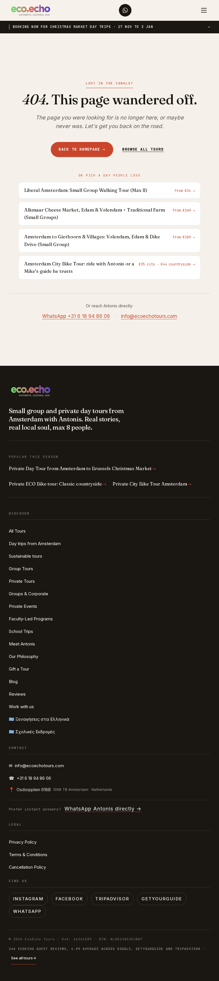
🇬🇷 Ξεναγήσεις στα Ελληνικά (39, 719)
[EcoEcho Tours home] (30, 10)
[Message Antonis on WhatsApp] (125, 10)
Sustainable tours (25, 556)
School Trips (21, 631)
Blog (13, 681)
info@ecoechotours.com (149, 316)
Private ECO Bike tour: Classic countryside (57, 484)
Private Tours (22, 581)
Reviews (17, 694)
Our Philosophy (23, 656)
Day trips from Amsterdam (35, 543)
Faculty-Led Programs (31, 618)
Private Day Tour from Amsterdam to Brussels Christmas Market (82, 468)
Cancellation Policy (27, 867)
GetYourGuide (161, 898)
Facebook (70, 898)
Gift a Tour (19, 669)
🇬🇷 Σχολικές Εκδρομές (32, 731)
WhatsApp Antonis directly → (102, 809)
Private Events (23, 606)
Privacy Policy (22, 842)
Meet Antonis (22, 644)
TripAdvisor (112, 898)
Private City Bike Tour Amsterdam (152, 484)
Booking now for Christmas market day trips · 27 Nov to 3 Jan (111, 27)
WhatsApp (27, 911)
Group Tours (21, 568)
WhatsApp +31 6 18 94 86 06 (76, 316)
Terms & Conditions (28, 854)
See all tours (23, 958)
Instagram (28, 898)
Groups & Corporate (28, 593)
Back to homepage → (82, 149)
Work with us (21, 706)
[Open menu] (204, 10)
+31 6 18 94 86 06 (30, 778)
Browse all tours (143, 149)
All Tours (17, 531)
